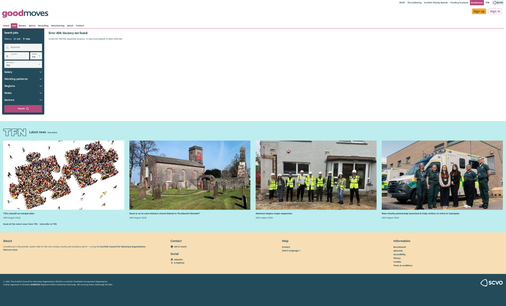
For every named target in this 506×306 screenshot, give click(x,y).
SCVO (402, 2)
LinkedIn (178, 259)
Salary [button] (8, 72)
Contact (286, 247)
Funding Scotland (459, 2)
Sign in (495, 11)
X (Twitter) (179, 263)
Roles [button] (8, 93)
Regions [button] (9, 86)
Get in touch (180, 246)
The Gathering (414, 2)
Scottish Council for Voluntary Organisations (122, 246)
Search (21, 108)
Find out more (10, 250)
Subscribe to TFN (48, 224)
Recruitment (399, 247)
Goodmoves (477, 2)
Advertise (398, 250)
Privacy (397, 258)
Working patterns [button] (16, 79)
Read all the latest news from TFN (20, 224)
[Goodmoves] (25, 14)
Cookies (397, 262)
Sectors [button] (9, 100)
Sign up (479, 11)
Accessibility (399, 254)
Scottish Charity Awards (436, 2)
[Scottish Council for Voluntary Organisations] (462, 283)
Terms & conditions (402, 265)
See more (52, 132)
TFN (487, 2)
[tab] (6, 25)
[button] (7, 56)
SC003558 (35, 284)
